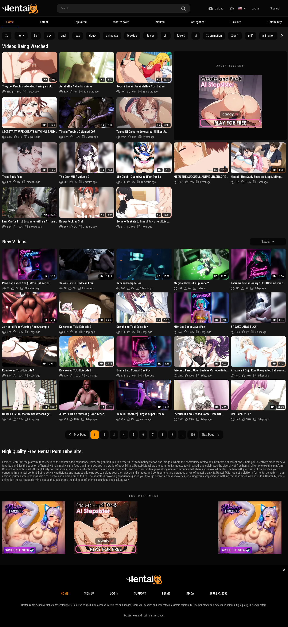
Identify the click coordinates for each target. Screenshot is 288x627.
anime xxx (112, 35)
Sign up (274, 8)
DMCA (190, 593)
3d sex (150, 35)
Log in (255, 8)
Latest (44, 22)
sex (77, 35)
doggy (93, 35)
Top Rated (80, 22)
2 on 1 (235, 35)
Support (140, 593)
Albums (160, 22)
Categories (198, 22)
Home (10, 22)
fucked (181, 35)
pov (49, 35)
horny (21, 35)
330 (192, 434)
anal (63, 35)
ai (196, 35)
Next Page (208, 434)
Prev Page (80, 434)
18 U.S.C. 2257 (218, 593)
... (182, 434)
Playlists (236, 22)
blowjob (132, 35)
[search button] (183, 8)
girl (165, 35)
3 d (36, 35)
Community (275, 22)
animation (268, 35)
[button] (281, 35)
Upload (219, 8)
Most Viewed (121, 22)
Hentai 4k (138, 615)
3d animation (214, 35)
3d (6, 35)
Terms (166, 593)
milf (250, 35)
